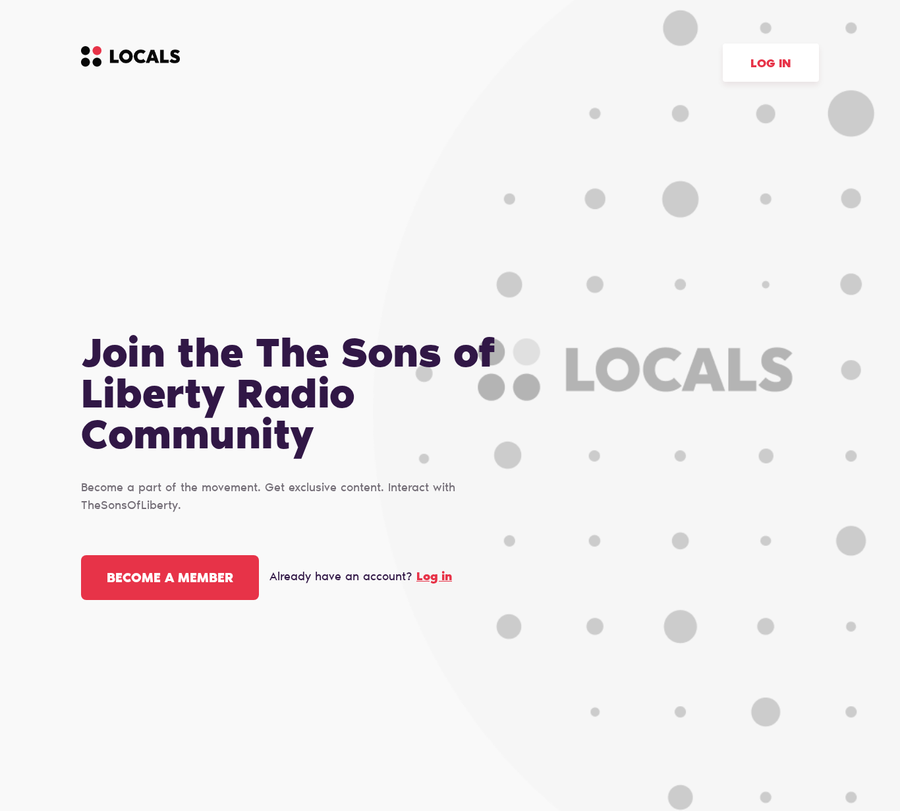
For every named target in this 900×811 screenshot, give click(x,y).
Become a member (170, 579)
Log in (770, 65)
